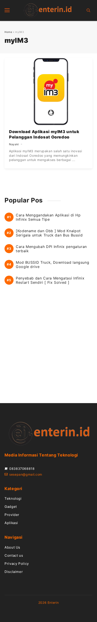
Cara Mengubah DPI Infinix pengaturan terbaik (51, 249)
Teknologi (13, 498)
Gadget (11, 506)
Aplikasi (11, 523)
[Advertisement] (48, 349)
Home (8, 32)
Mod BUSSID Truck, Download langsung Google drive (52, 264)
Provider (12, 515)
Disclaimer (14, 572)
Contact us (14, 555)
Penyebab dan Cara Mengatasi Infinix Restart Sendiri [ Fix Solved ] (50, 280)
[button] (88, 10)
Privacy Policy (17, 563)
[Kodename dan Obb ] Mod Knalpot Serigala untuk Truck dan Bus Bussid (49, 233)
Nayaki (14, 144)
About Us (12, 547)
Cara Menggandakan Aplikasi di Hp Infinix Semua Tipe (48, 217)
